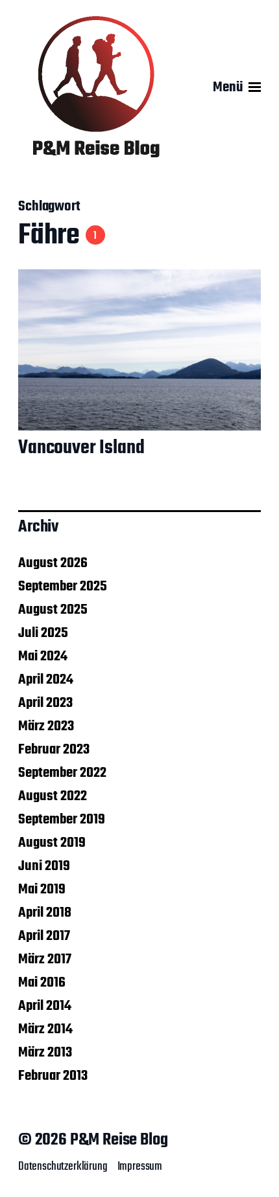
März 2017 (44, 959)
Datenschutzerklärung (63, 1166)
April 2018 (44, 913)
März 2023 (46, 726)
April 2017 (44, 936)
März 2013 (45, 1053)
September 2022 (62, 773)
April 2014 (44, 1006)
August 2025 (53, 610)
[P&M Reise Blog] (96, 87)
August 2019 (52, 843)
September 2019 (61, 820)
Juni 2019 (44, 866)
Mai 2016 (42, 983)
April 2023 (45, 703)
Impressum (139, 1166)
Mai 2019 (42, 889)
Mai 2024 (42, 656)
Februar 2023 (54, 750)
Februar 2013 (53, 1076)
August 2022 (52, 796)
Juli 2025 (43, 633)
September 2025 (62, 587)
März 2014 (45, 1029)
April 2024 (45, 680)
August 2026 (53, 563)
